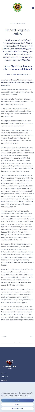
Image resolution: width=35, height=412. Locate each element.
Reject (17, 404)
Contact (4, 380)
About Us (4, 377)
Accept (17, 400)
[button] (33, 8)
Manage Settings (17, 408)
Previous (4, 336)
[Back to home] (17, 7)
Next (31, 336)
